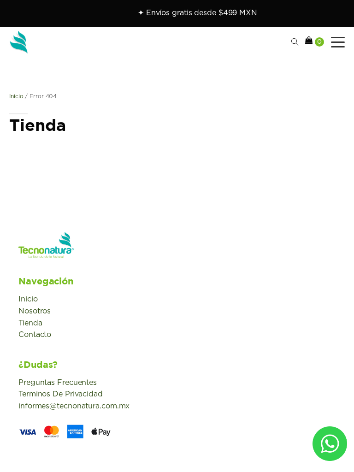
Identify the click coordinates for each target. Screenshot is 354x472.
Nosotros (34, 311)
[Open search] (295, 42)
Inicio (16, 96)
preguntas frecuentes (57, 382)
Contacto (34, 334)
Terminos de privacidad (60, 394)
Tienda (30, 323)
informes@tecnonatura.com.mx (74, 406)
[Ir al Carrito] (314, 42)
